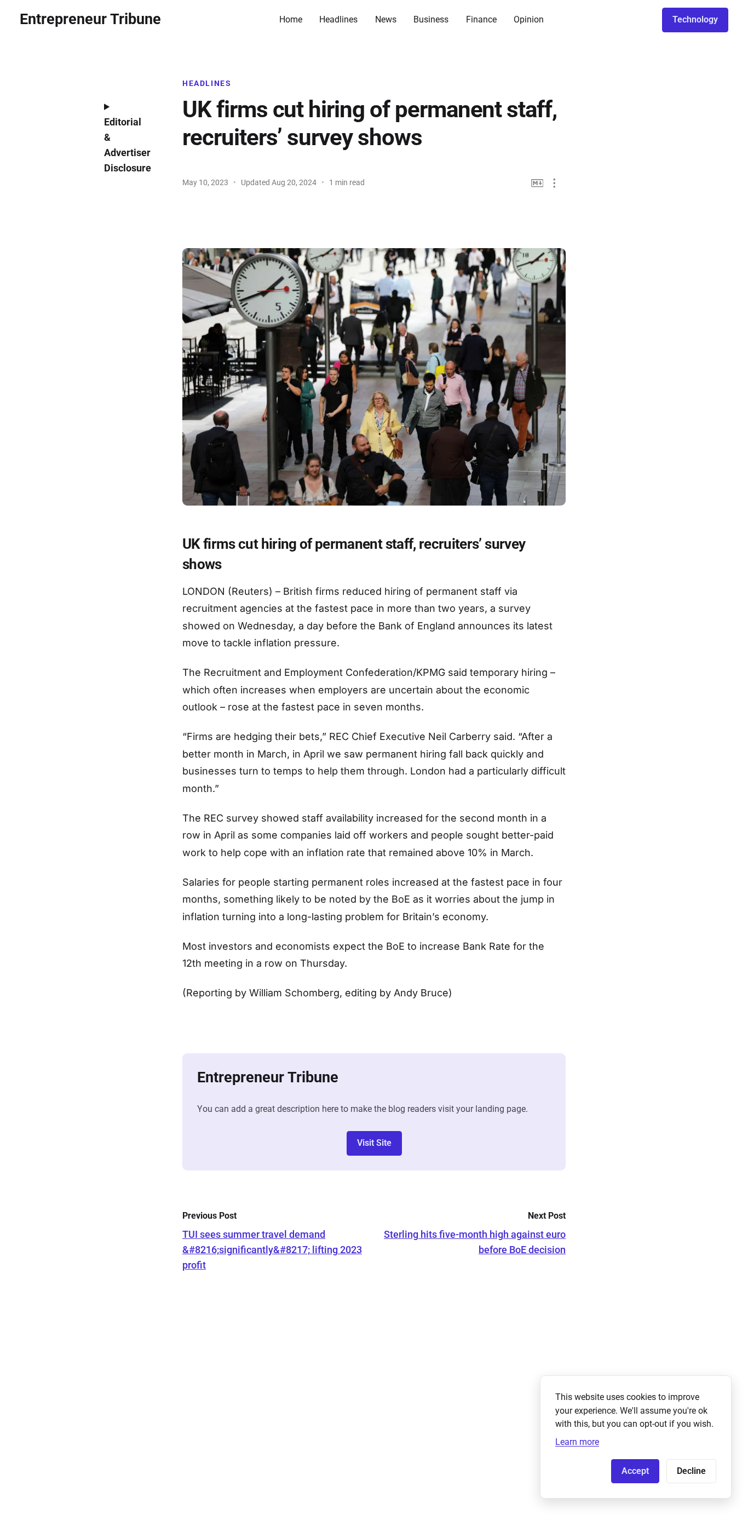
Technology (695, 19)
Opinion (529, 19)
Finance (481, 19)
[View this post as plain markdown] (537, 183)
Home (290, 19)
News (385, 19)
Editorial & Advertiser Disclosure (127, 145)
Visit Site (374, 1143)
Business (430, 19)
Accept (635, 1471)
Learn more (577, 1442)
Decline (691, 1471)
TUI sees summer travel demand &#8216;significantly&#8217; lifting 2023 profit (272, 1250)
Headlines (338, 19)
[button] (554, 183)
